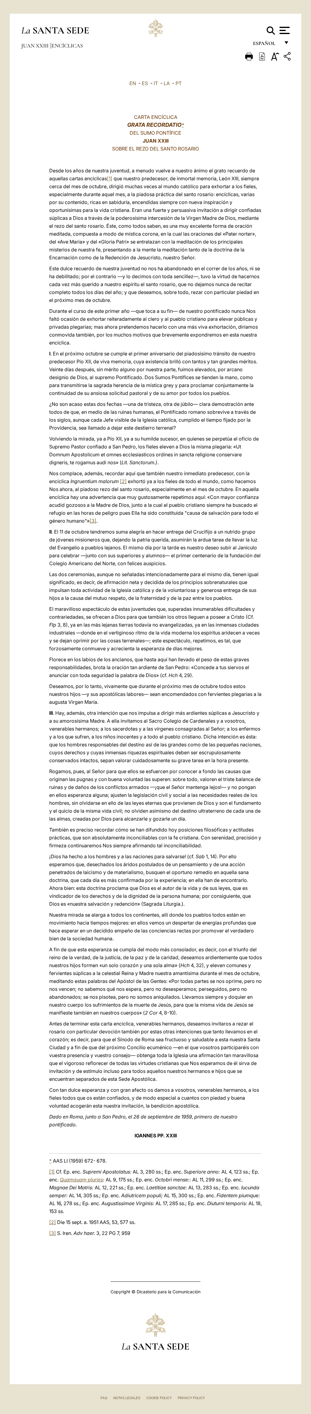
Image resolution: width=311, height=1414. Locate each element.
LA (167, 83)
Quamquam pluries (81, 1180)
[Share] (288, 57)
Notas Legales (126, 1398)
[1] (109, 178)
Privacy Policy (191, 1398)
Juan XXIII (35, 45)
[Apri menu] (284, 30)
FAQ (104, 1398)
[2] (123, 481)
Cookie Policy (159, 1398)
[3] (93, 521)
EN (132, 83)
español (266, 45)
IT (156, 83)
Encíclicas (67, 45)
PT (179, 83)
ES (145, 83)
